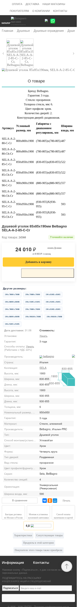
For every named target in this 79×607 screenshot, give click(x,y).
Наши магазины (53, 4)
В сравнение (19, 500)
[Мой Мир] (55, 500)
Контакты (60, 11)
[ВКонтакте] (44, 500)
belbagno (48, 356)
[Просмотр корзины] (66, 21)
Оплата (17, 4)
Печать (66, 500)
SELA (43, 368)
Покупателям (19, 11)
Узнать (43, 335)
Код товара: (10, 237)
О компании (41, 11)
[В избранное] (11, 272)
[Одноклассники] (50, 500)
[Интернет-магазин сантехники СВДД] (22, 21)
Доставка (32, 4)
